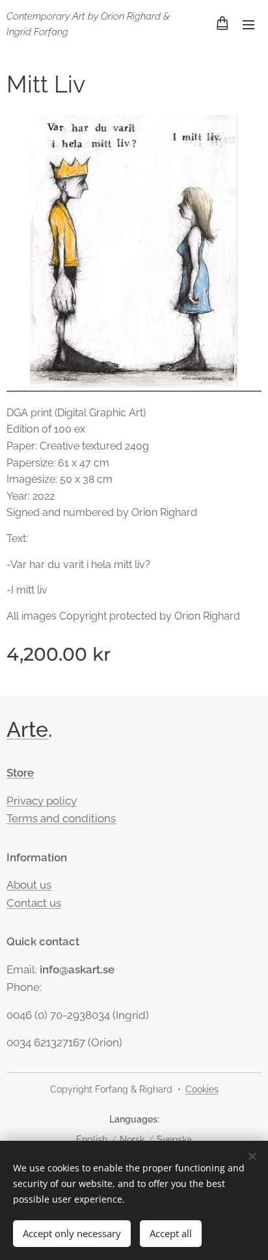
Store (20, 772)
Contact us (34, 902)
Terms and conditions (61, 818)
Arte (27, 729)
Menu (248, 24)
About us (29, 884)
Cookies (202, 1089)
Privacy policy (42, 800)
